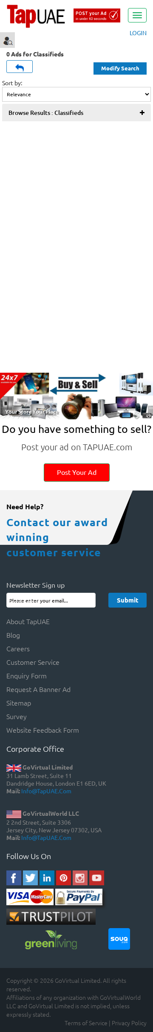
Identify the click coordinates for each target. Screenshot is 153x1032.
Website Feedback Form (42, 729)
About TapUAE (28, 621)
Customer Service (33, 662)
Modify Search (120, 68)
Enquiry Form (26, 675)
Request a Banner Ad (38, 689)
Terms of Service (86, 1022)
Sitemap (18, 702)
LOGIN (138, 32)
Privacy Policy (129, 1022)
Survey (16, 716)
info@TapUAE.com (46, 791)
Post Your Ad (76, 472)
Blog (13, 634)
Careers (18, 648)
